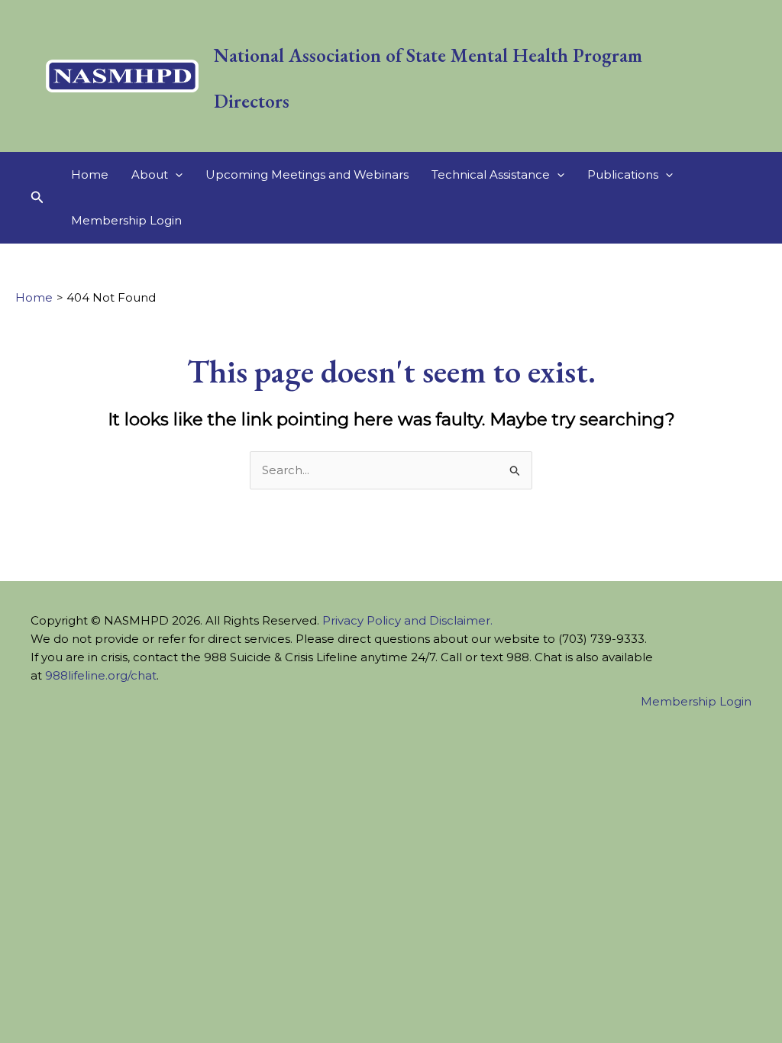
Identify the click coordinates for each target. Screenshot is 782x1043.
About (149, 174)
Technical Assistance (490, 174)
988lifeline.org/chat (101, 675)
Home (89, 174)
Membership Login (126, 220)
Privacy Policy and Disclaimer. (407, 620)
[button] (37, 198)
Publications (622, 174)
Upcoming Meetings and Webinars (307, 174)
